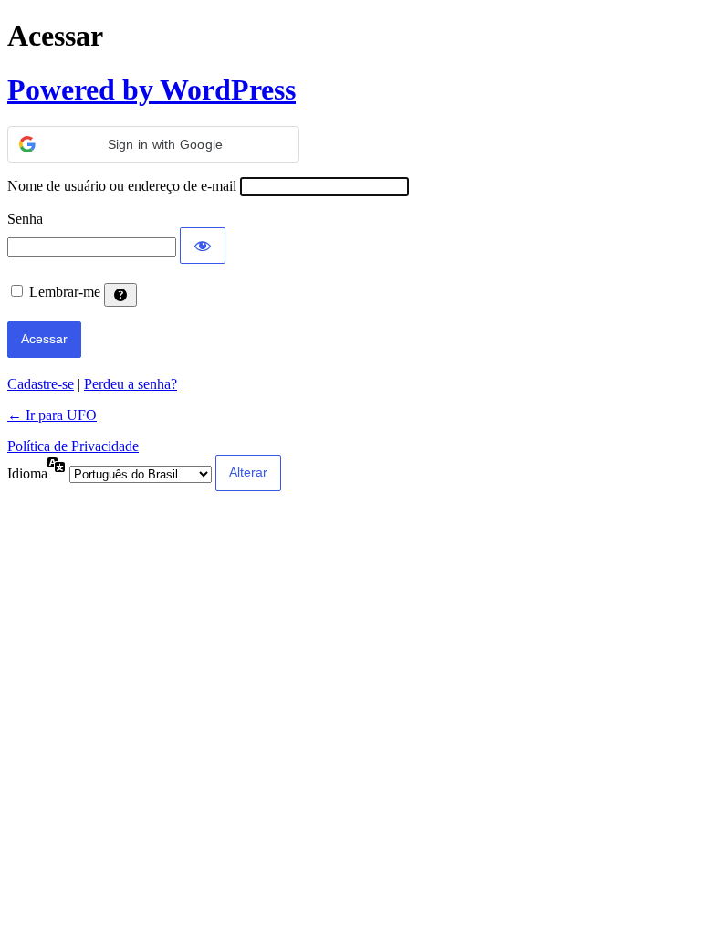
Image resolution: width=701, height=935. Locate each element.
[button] (153, 144)
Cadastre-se (40, 384)
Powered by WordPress (151, 89)
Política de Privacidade (73, 446)
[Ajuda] (120, 295)
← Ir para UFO (52, 415)
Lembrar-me (64, 291)
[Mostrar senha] (202, 245)
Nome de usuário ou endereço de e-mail (121, 186)
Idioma (27, 473)
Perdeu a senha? (130, 384)
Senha (25, 218)
